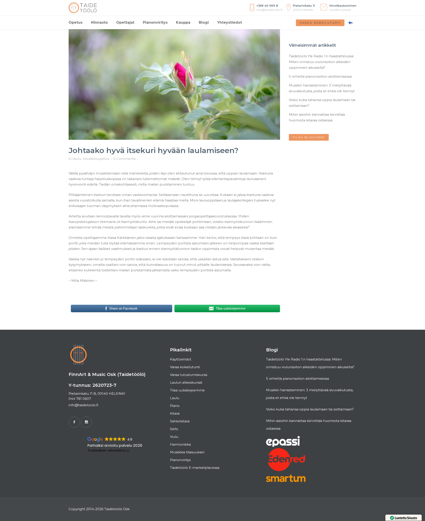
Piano (175, 406)
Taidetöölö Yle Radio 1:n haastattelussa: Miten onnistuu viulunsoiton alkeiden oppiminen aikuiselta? (321, 62)
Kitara (175, 413)
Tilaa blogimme (309, 137)
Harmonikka (180, 444)
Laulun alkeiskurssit (186, 382)
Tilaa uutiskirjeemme (187, 390)
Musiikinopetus (96, 159)
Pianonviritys (180, 460)
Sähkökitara (179, 421)
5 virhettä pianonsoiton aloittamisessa (320, 76)
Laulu (174, 398)
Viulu (174, 437)
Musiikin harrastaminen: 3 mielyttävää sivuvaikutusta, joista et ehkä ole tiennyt (309, 394)
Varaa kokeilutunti (320, 22)
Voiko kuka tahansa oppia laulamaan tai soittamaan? (310, 409)
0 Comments (124, 159)
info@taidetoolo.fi (83, 405)
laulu (76, 159)
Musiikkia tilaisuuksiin (187, 452)
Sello (174, 429)
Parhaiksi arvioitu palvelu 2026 (114, 445)
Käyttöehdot (180, 359)
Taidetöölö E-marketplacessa (194, 467)
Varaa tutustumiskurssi (188, 375)
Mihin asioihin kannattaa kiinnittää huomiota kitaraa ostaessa (308, 425)
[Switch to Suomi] (350, 22)
